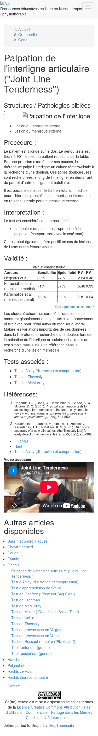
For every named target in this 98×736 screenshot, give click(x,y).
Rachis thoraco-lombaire (28, 677)
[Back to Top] (49, 733)
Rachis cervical (20, 671)
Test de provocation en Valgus (36, 629)
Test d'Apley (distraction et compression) (48, 370)
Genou (24, 39)
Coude (13, 552)
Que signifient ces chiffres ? (74, 306)
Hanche (14, 659)
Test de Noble (22, 617)
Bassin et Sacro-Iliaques (28, 541)
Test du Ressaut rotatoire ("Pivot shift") (43, 641)
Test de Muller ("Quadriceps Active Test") (45, 611)
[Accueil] (8, 2)
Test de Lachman (25, 599)
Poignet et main (20, 665)
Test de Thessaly (28, 376)
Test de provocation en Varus (35, 635)
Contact (14, 685)
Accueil (24, 29)
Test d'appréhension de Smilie (36, 587)
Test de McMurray (29, 382)
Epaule (13, 558)
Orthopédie (27, 34)
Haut (18, 446)
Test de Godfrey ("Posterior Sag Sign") (43, 593)
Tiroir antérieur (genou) (30, 647)
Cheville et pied (20, 546)
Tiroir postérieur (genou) (31, 653)
